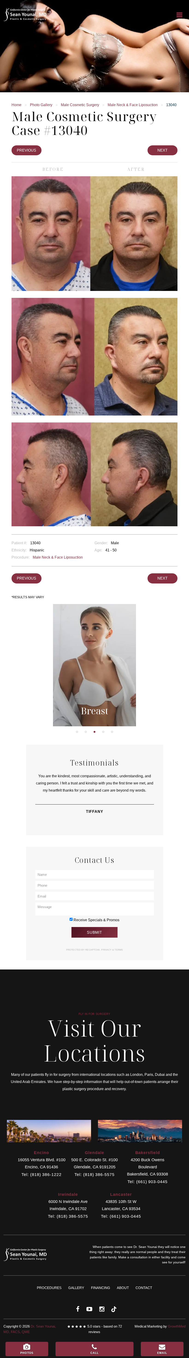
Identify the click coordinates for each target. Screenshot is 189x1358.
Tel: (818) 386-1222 (41, 1175)
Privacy (106, 949)
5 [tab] (112, 732)
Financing (100, 1288)
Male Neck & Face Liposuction (133, 105)
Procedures (49, 1288)
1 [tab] (77, 732)
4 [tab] (103, 732)
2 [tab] (86, 732)
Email (162, 1353)
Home (16, 105)
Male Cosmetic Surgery (80, 105)
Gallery (76, 1288)
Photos (26, 1353)
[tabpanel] (94, 665)
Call (94, 1353)
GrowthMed (177, 1326)
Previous (26, 150)
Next (162, 150)
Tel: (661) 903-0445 (147, 1182)
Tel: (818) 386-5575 (94, 1175)
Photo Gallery (41, 105)
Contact (144, 1288)
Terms (118, 949)
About (123, 1288)
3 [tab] (94, 732)
